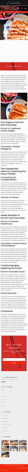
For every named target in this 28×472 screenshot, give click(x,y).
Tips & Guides (4, 427)
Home (2, 390)
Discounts (3, 405)
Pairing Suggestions (5, 421)
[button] (22, 8)
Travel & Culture (4, 430)
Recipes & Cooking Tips (6, 424)
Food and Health (4, 415)
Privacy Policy (4, 470)
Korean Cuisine (4, 418)
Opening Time (4, 396)
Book (2, 393)
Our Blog (3, 402)
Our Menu (3, 399)
